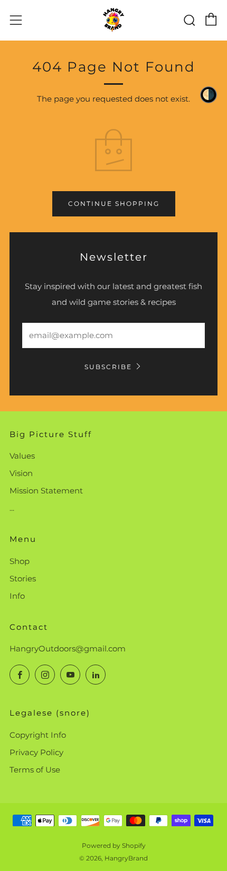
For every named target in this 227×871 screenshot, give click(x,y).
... (12, 508)
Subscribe (108, 367)
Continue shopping (113, 203)
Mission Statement (46, 491)
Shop (20, 561)
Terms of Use (35, 770)
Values (22, 456)
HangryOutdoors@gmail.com (68, 649)
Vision (21, 473)
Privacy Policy (36, 752)
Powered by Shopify (114, 845)
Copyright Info (38, 735)
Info (17, 596)
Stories (23, 578)
